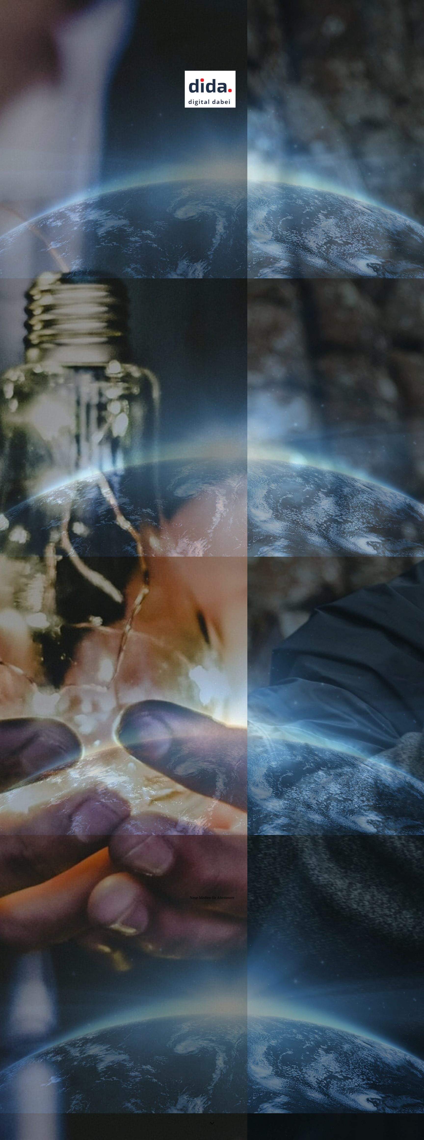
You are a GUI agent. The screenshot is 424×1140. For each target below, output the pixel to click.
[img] (212, 570)
